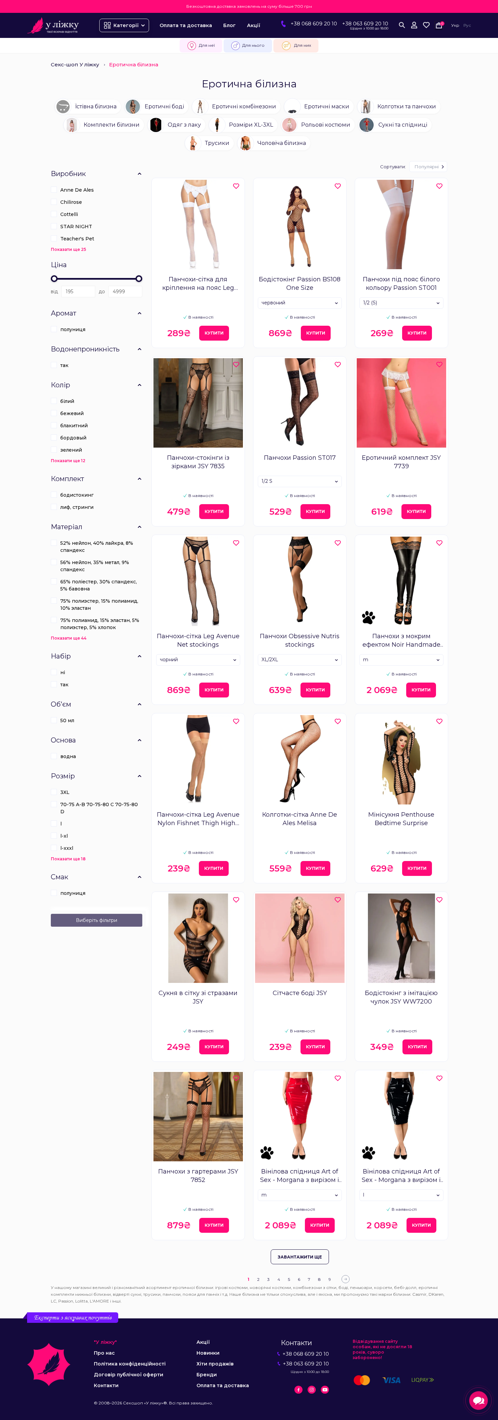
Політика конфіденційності (130, 1364)
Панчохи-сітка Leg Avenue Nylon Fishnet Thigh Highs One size (198, 819)
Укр (455, 25)
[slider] (54, 278)
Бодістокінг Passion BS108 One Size (299, 284)
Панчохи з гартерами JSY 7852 (198, 1176)
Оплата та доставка (186, 25)
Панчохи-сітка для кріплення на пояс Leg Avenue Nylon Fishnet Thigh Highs (198, 284)
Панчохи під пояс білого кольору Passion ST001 (401, 284)
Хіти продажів (215, 1364)
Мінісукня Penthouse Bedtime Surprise (401, 819)
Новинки (208, 1353)
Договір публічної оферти (128, 1375)
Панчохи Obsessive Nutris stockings (299, 640)
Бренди (206, 1375)
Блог (229, 25)
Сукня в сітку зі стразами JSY (198, 997)
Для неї (207, 45)
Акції (253, 25)
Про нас (104, 1353)
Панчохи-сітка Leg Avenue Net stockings (198, 640)
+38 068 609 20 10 (314, 23)
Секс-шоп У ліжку (75, 64)
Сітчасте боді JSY (300, 993)
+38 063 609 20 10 (365, 23)
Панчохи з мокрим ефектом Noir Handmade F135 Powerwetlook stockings (401, 640)
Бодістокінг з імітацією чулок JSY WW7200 (401, 997)
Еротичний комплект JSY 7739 (401, 462)
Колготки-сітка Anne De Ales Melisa (299, 819)
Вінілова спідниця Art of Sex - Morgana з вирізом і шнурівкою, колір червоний (299, 1176)
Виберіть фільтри (96, 920)
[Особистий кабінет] (414, 25)
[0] (426, 25)
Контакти (106, 1385)
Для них (302, 45)
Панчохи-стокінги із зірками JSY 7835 (198, 462)
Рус (467, 25)
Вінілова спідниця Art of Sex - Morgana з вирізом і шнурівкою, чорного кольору (401, 1176)
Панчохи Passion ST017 (300, 457)
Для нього (253, 45)
